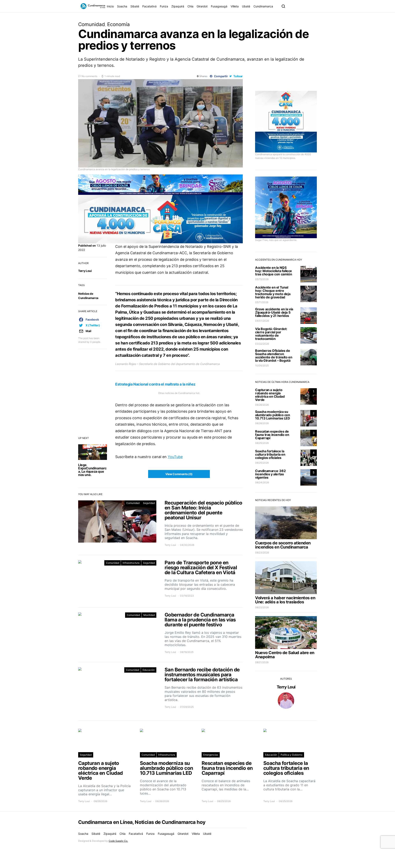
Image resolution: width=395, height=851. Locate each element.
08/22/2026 (262, 607)
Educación (149, 669)
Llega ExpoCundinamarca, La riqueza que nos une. (92, 470)
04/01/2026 (262, 320)
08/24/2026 (262, 482)
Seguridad (149, 503)
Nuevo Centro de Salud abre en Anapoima (284, 654)
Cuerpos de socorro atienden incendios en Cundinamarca (283, 545)
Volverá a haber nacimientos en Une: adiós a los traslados (285, 599)
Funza (164, 6)
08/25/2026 (262, 443)
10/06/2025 (262, 365)
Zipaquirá (177, 6)
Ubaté (246, 6)
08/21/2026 (261, 662)
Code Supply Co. (118, 840)
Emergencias (210, 754)
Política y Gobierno (291, 754)
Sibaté (134, 6)
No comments (89, 76)
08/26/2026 (262, 404)
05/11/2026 (261, 302)
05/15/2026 (261, 279)
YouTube (175, 457)
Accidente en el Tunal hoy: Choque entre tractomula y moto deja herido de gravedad (272, 292)
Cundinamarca (263, 6)
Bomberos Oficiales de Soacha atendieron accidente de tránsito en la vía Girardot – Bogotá (273, 356)
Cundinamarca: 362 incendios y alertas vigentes (270, 474)
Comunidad (91, 24)
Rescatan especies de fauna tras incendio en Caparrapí (272, 434)
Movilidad (149, 615)
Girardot (202, 6)
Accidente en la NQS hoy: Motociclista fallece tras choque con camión (273, 271)
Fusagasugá (219, 6)
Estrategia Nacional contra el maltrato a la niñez (155, 384)
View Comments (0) (179, 474)
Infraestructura (131, 562)
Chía (190, 6)
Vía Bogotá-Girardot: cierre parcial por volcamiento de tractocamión (271, 334)
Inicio (110, 6)
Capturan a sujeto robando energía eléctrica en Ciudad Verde (270, 395)
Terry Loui (85, 271)
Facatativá (149, 6)
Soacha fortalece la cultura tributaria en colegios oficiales (270, 454)
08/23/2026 (262, 552)
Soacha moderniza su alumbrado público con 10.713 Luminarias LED (272, 415)
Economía (118, 24)
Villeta (235, 6)
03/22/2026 (262, 343)
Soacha (122, 6)
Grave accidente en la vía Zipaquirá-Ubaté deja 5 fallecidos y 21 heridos (274, 312)
